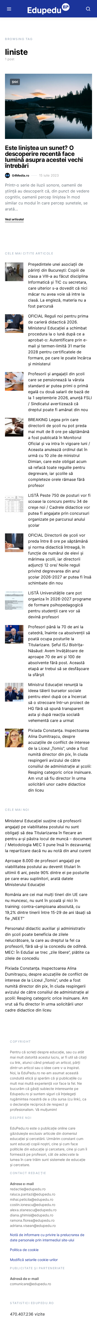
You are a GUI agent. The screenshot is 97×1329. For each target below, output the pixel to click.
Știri (15, 82)
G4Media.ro (20, 175)
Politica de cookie (24, 1250)
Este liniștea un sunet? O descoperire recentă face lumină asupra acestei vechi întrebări (44, 156)
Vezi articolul (14, 219)
